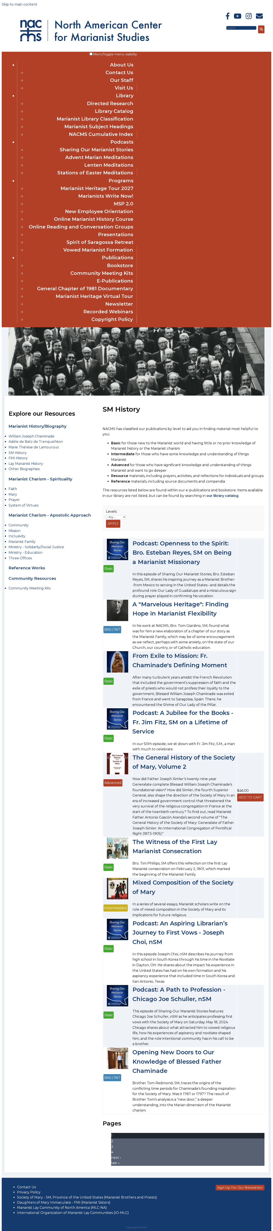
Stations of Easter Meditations (95, 173)
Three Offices (20, 558)
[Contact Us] (259, 16)
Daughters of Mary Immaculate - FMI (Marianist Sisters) (63, 1202)
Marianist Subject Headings (98, 127)
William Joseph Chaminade (31, 436)
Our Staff (121, 80)
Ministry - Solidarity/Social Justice (36, 547)
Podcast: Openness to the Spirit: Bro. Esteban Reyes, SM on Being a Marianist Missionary (182, 552)
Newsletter (119, 304)
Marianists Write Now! (105, 196)
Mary (13, 494)
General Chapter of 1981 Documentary (85, 289)
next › (116, 1158)
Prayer (14, 500)
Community (19, 525)
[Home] (57, 29)
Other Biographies (24, 469)
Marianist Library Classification (95, 119)
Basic (108, 569)
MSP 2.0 (123, 204)
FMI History (18, 458)
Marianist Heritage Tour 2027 (97, 188)
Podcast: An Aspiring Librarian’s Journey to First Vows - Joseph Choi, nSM (180, 932)
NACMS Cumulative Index (101, 134)
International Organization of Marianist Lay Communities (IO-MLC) (73, 1213)
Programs (121, 181)
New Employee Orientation (99, 211)
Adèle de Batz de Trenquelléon (36, 442)
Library (125, 96)
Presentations (115, 234)
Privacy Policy (29, 1192)
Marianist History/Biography (38, 426)
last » (115, 1163)
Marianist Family (22, 542)
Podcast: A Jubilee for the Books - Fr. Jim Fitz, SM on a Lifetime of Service (182, 722)
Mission (14, 531)
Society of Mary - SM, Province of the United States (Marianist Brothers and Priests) (87, 1197)
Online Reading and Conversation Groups (81, 227)
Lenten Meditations (108, 165)
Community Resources (32, 578)
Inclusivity (17, 536)
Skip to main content (19, 4)
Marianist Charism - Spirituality (40, 479)
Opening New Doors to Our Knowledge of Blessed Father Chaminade (176, 1061)
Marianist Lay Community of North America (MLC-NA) (62, 1208)
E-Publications (115, 281)
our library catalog (222, 496)
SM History (18, 453)
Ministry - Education (25, 553)
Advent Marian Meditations (99, 157)
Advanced (113, 783)
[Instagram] (248, 16)
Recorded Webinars (108, 312)
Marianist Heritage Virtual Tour (94, 296)
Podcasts (122, 142)
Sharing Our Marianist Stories (96, 150)
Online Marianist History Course (93, 219)
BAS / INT (112, 629)
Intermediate (115, 908)
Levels (111, 511)
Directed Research (110, 103)
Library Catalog (114, 111)
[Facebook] (227, 16)
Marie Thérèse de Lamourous (34, 447)
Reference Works (27, 567)
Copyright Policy (112, 319)
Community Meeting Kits (101, 273)
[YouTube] (237, 16)
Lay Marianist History (26, 464)
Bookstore (120, 265)
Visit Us (124, 88)
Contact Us (119, 72)
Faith (13, 489)
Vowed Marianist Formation (98, 250)
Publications (117, 258)
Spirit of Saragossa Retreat (100, 242)
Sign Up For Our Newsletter (240, 1188)
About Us (122, 65)
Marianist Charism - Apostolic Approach (50, 515)
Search (219, 28)
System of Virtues (23, 505)
